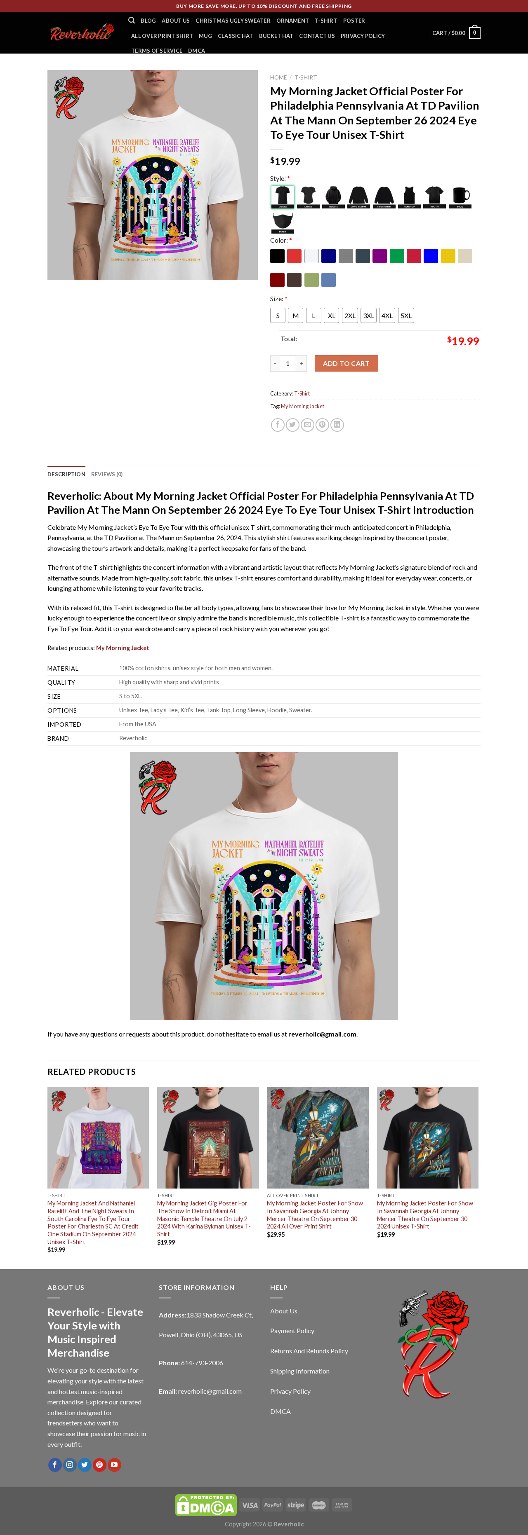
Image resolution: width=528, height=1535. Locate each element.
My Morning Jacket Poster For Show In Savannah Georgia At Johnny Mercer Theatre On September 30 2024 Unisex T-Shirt (425, 1215)
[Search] (131, 20)
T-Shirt (326, 20)
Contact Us (317, 36)
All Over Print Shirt (162, 36)
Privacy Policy (363, 36)
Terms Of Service (156, 50)
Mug (205, 36)
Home (278, 77)
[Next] (478, 1177)
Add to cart (346, 363)
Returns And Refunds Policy (309, 1351)
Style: (280, 178)
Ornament (292, 20)
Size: (279, 298)
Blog (148, 20)
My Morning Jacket (302, 406)
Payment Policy (292, 1330)
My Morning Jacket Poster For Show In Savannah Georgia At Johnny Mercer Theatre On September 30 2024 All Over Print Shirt (315, 1215)
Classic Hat (235, 36)
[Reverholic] (81, 32)
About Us (176, 20)
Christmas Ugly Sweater (233, 20)
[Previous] (48, 1177)
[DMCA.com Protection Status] (206, 1504)
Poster (354, 20)
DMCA (196, 50)
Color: (281, 240)
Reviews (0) (107, 474)
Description (66, 474)
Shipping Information (300, 1371)
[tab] (66, 474)
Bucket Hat (276, 36)
